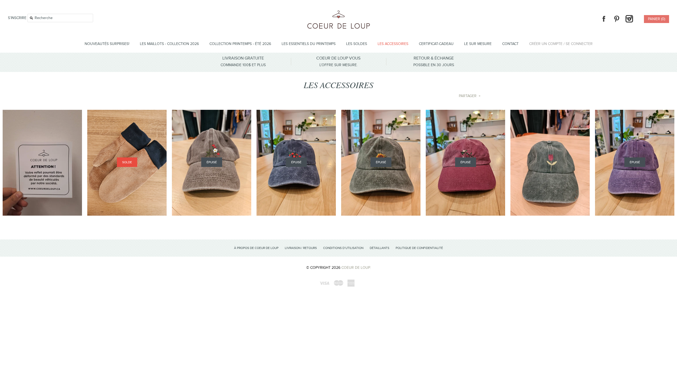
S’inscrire (17, 18)
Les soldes (356, 44)
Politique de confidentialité (419, 248)
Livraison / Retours (301, 248)
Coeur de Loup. (356, 268)
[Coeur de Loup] (338, 13)
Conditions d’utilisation (343, 248)
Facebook (604, 19)
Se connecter (579, 44)
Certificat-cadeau (436, 44)
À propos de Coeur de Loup (256, 248)
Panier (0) (656, 19)
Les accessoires (393, 44)
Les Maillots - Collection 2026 (169, 44)
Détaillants (379, 248)
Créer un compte (545, 44)
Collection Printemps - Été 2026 (240, 44)
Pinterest (616, 19)
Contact (510, 44)
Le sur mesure (478, 44)
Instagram (629, 19)
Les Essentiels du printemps (309, 44)
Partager (470, 96)
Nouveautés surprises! (107, 44)
